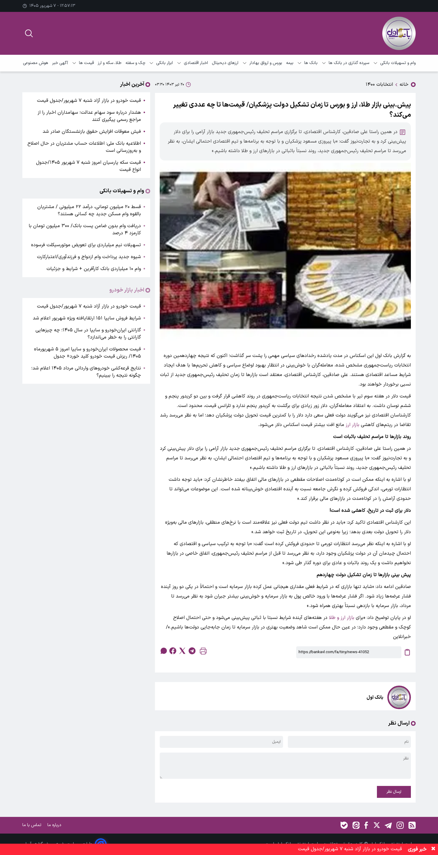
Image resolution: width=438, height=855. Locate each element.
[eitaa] (356, 825)
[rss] (412, 825)
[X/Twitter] (376, 825)
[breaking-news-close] (433, 849)
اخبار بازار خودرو (126, 290)
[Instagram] (400, 825)
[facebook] (172, 650)
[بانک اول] (399, 33)
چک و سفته (135, 63)
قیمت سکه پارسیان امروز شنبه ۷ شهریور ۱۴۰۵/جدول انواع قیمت (88, 166)
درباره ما (55, 825)
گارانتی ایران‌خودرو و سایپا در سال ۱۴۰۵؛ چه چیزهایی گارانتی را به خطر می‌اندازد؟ (88, 334)
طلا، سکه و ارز (110, 63)
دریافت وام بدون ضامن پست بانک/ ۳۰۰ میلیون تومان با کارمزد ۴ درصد (85, 229)
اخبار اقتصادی (196, 63)
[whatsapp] (163, 650)
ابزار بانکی (164, 63)
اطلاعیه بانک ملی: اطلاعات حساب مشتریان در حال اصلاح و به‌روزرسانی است (84, 147)
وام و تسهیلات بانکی (398, 63)
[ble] (344, 825)
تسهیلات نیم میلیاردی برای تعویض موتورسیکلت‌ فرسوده (86, 245)
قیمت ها (86, 63)
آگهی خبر (60, 63)
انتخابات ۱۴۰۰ (379, 84)
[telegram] (191, 650)
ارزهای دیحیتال (225, 63)
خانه (404, 84)
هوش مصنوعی (35, 63)
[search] (28, 33)
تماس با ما (32, 825)
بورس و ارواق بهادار (265, 63)
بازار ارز (352, 424)
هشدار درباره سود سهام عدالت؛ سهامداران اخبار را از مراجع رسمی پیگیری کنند (89, 116)
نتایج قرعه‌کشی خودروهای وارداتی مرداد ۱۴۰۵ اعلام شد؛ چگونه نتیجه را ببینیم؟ (86, 372)
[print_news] (203, 652)
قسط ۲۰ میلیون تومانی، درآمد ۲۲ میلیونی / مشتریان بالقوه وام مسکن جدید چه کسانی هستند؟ (89, 210)
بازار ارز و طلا (341, 617)
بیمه (289, 63)
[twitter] (182, 650)
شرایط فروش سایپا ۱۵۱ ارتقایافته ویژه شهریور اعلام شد (87, 318)
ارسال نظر (393, 792)
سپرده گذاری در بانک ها (349, 63)
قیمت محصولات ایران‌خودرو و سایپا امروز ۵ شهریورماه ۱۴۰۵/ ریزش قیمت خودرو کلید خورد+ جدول (87, 353)
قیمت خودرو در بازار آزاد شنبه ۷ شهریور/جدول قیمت (89, 100)
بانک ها (311, 63)
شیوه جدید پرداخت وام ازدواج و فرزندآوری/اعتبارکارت (89, 256)
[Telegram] (388, 825)
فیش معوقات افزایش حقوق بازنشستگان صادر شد (92, 131)
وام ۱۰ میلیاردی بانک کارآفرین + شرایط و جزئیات (93, 268)
